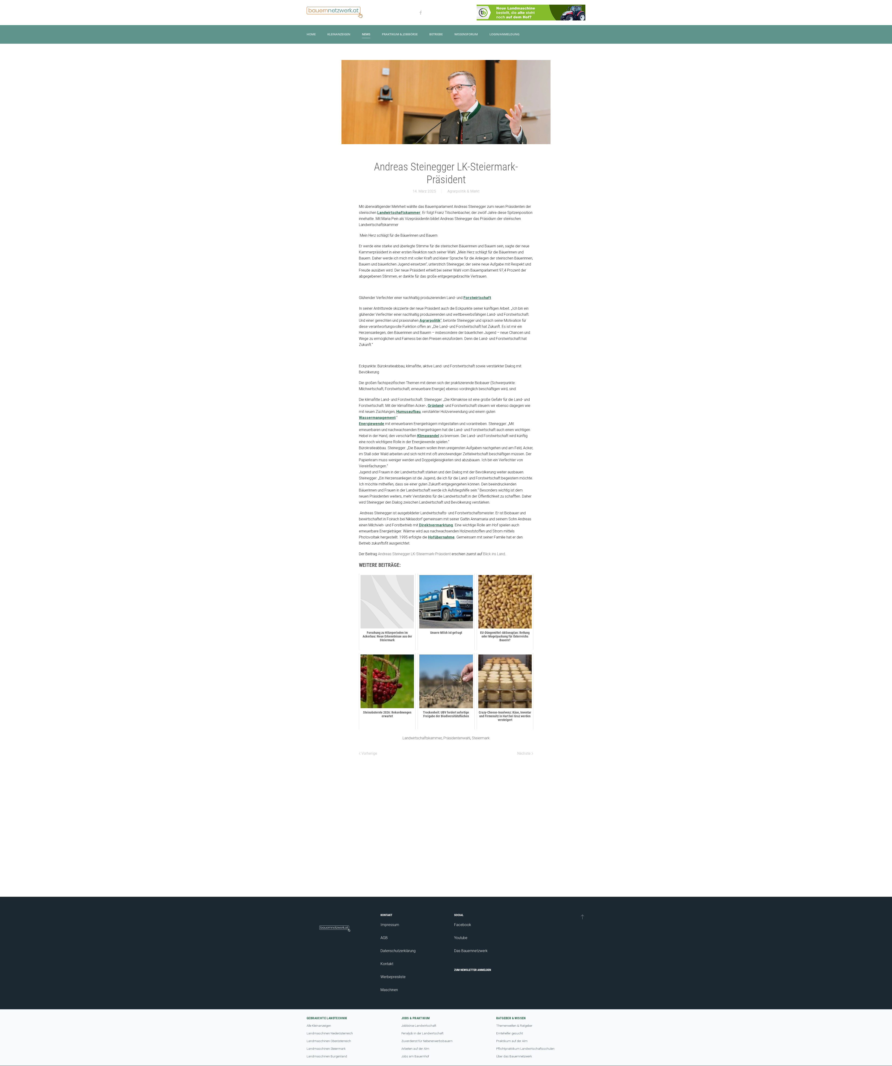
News (366, 34)
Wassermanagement (377, 417)
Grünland (435, 405)
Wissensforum (466, 34)
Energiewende (371, 424)
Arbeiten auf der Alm (415, 1048)
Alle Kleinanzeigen (319, 1025)
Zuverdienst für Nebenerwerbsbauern (427, 1041)
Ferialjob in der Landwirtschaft (422, 1033)
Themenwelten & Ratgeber (514, 1025)
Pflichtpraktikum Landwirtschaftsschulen (525, 1048)
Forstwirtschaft (477, 298)
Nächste (524, 753)
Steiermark (481, 738)
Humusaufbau (408, 411)
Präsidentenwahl (456, 738)
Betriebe (436, 34)
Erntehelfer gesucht (509, 1033)
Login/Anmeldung (504, 34)
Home (311, 34)
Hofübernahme (441, 537)
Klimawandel (428, 436)
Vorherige (369, 753)
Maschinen (389, 990)
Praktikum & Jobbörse (400, 34)
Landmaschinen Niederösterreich (330, 1033)
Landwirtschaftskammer (398, 212)
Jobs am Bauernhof (415, 1056)
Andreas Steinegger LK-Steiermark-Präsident (414, 554)
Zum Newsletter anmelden (472, 970)
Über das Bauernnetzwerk (514, 1056)
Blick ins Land (494, 554)
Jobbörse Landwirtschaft (418, 1025)
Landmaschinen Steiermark (326, 1048)
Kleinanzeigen (338, 34)
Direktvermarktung (436, 525)
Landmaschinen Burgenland (327, 1056)
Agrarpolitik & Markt (463, 191)
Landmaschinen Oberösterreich (329, 1041)
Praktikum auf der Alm (512, 1041)
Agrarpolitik (430, 320)
